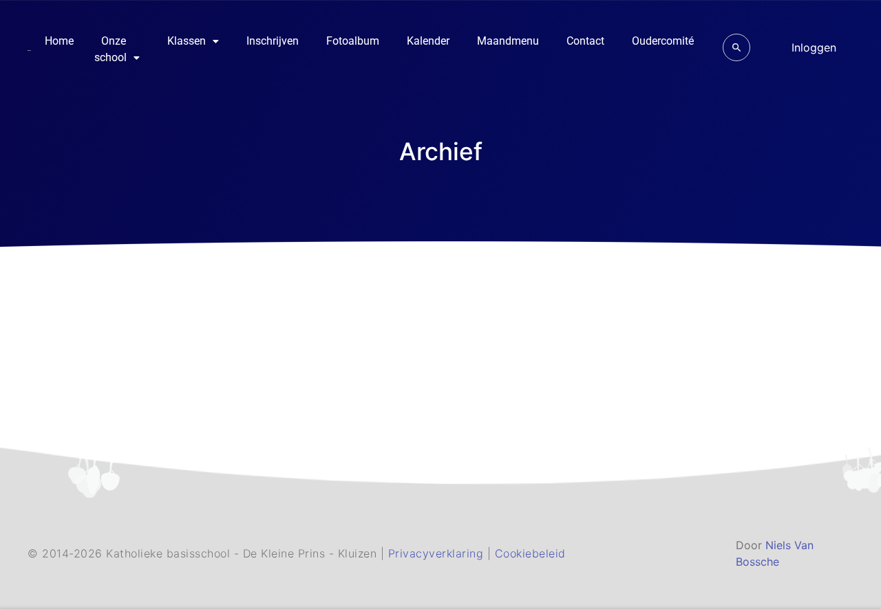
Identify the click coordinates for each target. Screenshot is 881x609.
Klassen (186, 40)
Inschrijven (272, 40)
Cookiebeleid (530, 553)
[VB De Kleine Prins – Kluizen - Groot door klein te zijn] (29, 49)
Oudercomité (663, 40)
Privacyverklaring (437, 553)
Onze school (110, 49)
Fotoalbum (352, 40)
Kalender (428, 40)
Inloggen (814, 47)
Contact (585, 40)
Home (59, 40)
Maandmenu (508, 40)
